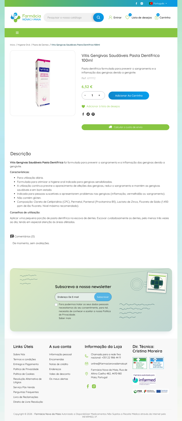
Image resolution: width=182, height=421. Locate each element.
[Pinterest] (93, 114)
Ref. (84, 78)
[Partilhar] (83, 114)
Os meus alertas (58, 378)
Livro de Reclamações (25, 397)
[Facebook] (136, 3)
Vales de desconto (59, 373)
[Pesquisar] (98, 17)
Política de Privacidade (26, 369)
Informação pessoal (60, 354)
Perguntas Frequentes (26, 392)
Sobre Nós (19, 354)
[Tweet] (88, 114)
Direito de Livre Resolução (28, 401)
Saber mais (65, 318)
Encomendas (56, 359)
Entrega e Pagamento (26, 364)
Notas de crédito (58, 364)
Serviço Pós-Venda (24, 387)
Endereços (55, 369)
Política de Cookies (23, 373)
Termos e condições (24, 359)
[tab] (20, 153)
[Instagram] (141, 3)
